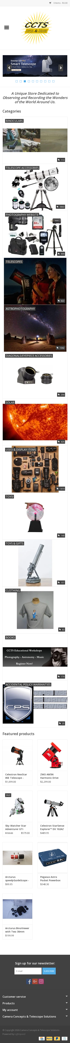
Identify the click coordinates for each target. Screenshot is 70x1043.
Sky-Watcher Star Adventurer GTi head (15, 827)
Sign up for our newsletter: (35, 963)
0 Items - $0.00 (60, 3)
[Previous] (9, 67)
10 (53, 81)
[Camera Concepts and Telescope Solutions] (41, 27)
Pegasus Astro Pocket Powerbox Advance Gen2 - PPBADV (50, 878)
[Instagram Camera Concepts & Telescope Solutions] (41, 981)
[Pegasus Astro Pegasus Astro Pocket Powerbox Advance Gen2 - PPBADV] (52, 857)
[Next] (60, 67)
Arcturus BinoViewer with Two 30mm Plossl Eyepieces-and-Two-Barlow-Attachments (17, 930)
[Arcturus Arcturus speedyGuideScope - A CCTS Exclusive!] (17, 857)
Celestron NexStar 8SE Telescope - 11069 (16, 776)
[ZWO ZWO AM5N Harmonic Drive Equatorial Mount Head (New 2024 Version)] (52, 755)
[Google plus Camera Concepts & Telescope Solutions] (35, 981)
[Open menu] (6, 27)
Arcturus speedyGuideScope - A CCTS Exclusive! (17, 878)
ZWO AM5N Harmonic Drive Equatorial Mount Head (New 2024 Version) (51, 776)
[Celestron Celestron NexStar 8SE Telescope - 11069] (17, 755)
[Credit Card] (41, 1038)
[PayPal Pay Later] (56, 1038)
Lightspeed (20, 1034)
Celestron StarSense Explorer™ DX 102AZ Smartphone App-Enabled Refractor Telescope (52, 827)
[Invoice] (63, 1038)
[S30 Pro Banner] (35, 66)
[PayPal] (49, 1038)
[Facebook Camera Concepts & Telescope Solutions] (29, 981)
